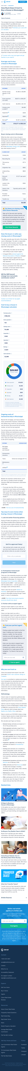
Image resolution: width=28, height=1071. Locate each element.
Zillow (14, 711)
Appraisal (13, 340)
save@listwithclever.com (8, 962)
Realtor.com (4, 711)
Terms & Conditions (11, 1064)
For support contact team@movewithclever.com (8, 977)
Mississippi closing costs (13, 146)
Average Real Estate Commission (6, 1030)
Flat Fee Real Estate (6, 1056)
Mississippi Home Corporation (9, 581)
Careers (3, 965)
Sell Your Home (5, 987)
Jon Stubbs (8, 13)
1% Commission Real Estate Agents (8, 1051)
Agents (3, 994)
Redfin (10, 711)
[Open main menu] (2, 1)
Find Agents (23, 1)
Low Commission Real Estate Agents (9, 1046)
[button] (14, 657)
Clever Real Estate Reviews (6, 999)
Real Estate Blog (5, 1016)
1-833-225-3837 (5, 959)
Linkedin (23, 1054)
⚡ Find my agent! (14, 662)
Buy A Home (4, 990)
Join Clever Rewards (11, 227)
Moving (13, 347)
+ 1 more (19, 13)
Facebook (24, 1044)
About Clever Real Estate (8, 1009)
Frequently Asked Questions (8, 1012)
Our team (3, 679)
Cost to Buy (4, 5)
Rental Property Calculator (8, 1026)
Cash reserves (14, 353)
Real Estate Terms (6, 1019)
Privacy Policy (4, 1064)
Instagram (24, 1051)
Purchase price (14, 313)
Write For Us (4, 969)
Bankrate (5, 762)
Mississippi (11, 5)
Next (14, 562)
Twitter (23, 1048)
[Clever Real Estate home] (8, 2)
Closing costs (14, 326)
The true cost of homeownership (15, 507)
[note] (11, 313)
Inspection (14, 333)
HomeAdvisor (19, 744)
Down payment (14, 320)
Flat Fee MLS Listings (7, 1035)
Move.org (19, 764)
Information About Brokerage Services (16, 1065)
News (2, 1022)
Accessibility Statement (7, 972)
